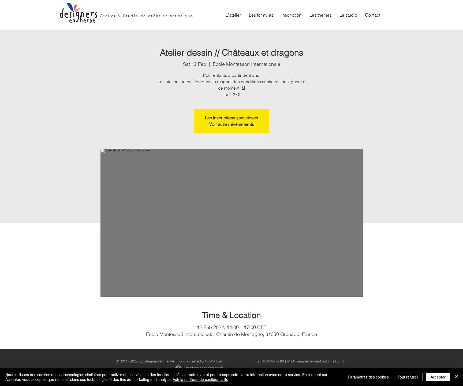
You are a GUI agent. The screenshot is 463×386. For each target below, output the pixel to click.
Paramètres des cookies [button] (368, 377)
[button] (261, 15)
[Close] (456, 377)
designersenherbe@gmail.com (320, 361)
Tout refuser (408, 377)
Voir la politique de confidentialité (200, 379)
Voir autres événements (231, 124)
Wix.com (216, 361)
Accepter (438, 377)
